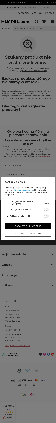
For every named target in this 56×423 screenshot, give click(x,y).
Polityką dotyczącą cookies (22, 190)
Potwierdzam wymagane (28, 233)
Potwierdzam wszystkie (28, 226)
